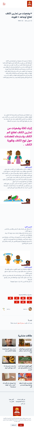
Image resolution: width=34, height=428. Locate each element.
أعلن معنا (11, 399)
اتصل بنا (12, 401)
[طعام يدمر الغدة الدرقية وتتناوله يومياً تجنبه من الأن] (25, 377)
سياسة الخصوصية (20, 401)
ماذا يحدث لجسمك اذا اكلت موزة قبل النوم (10, 367)
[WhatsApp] (23, 302)
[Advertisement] (17, 41)
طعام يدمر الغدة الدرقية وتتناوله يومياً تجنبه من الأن (25, 385)
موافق (21, 425)
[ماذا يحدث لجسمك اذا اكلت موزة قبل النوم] (9, 360)
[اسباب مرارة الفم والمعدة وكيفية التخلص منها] (9, 342)
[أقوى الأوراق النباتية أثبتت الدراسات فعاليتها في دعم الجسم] (25, 360)
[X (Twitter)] (23, 298)
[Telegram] (29, 302)
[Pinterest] (16, 298)
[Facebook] (29, 298)
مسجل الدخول (21, 323)
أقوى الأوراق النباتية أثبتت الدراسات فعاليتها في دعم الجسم (25, 368)
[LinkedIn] (10, 298)
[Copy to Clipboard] (16, 302)
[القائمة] (4, 4)
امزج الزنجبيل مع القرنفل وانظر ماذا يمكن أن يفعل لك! (25, 351)
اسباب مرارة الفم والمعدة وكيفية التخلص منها (9, 350)
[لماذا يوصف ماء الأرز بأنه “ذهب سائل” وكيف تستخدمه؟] (9, 377)
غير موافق (14, 425)
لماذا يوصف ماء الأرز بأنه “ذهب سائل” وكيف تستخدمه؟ (9, 385)
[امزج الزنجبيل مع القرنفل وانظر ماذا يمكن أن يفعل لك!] (25, 342)
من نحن (23, 403)
